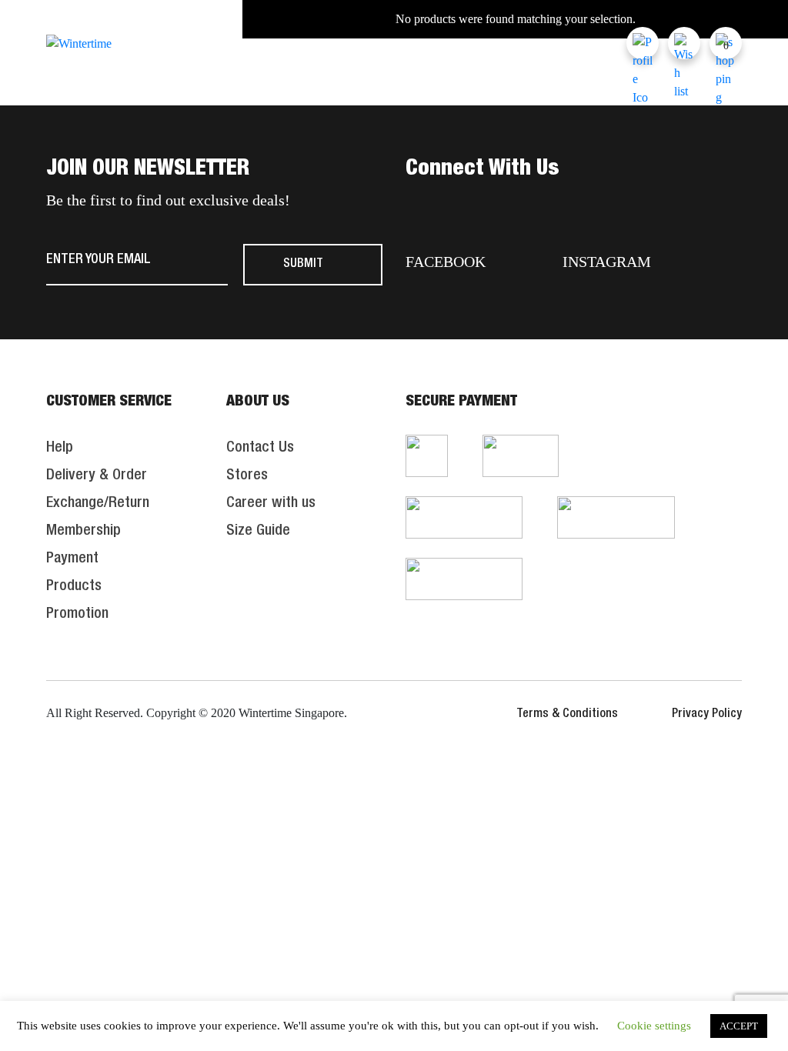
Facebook (446, 261)
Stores (247, 476)
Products (74, 587)
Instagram (607, 261)
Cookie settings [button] (654, 1025)
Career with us (271, 504)
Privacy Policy (707, 715)
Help (59, 448)
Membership (83, 531)
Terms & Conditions (567, 715)
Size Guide (258, 531)
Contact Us (260, 448)
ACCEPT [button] (739, 1026)
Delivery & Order (96, 476)
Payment (72, 559)
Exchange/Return (97, 504)
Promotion (77, 614)
